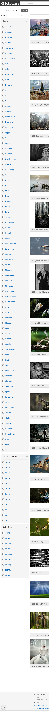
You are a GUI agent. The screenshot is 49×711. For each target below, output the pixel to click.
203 (17, 10)
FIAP (5, 10)
